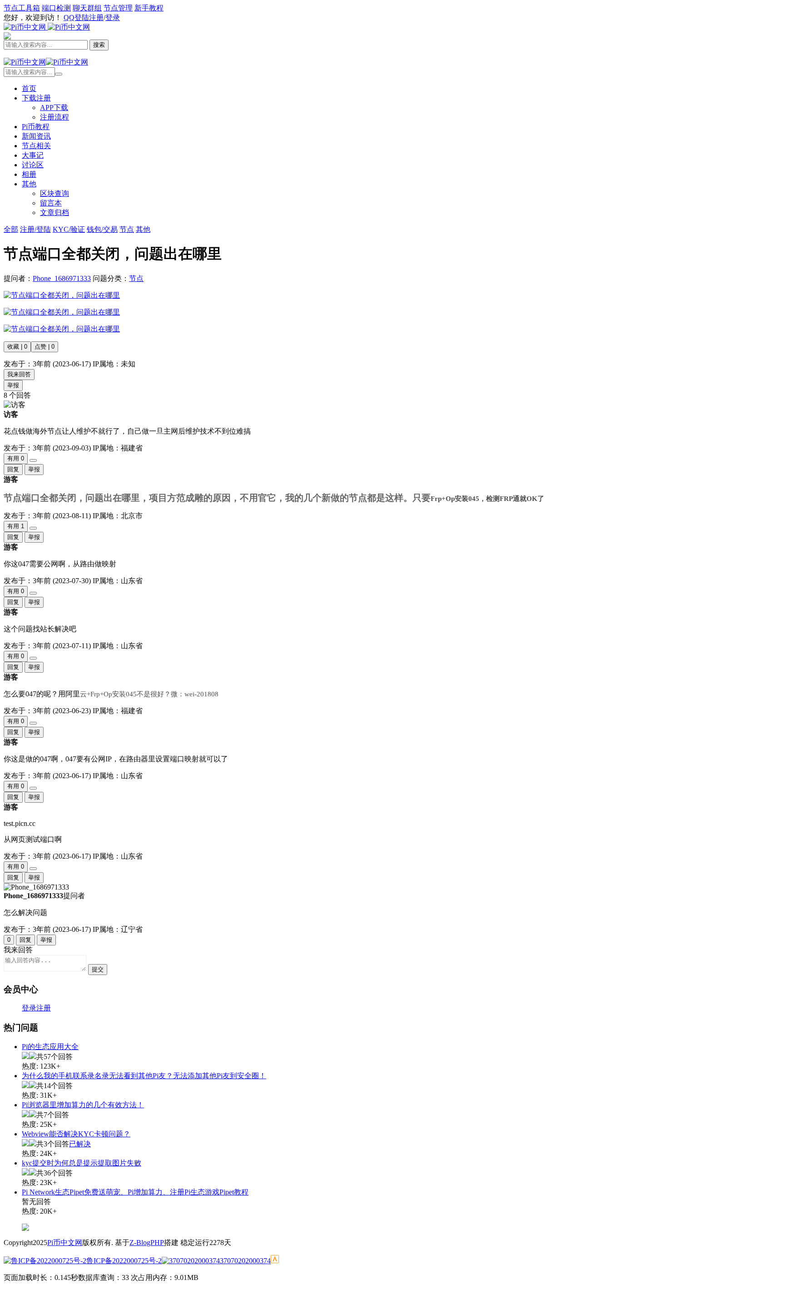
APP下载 (54, 107)
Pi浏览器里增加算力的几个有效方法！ (83, 1105)
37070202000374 (245, 1261)
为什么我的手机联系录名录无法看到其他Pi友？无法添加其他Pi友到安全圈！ (144, 1076)
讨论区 (33, 165)
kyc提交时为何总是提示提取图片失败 (81, 1163)
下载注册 (36, 98)
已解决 (80, 1144)
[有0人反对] (33, 460)
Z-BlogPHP (146, 1242)
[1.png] (62, 295)
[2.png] (62, 312)
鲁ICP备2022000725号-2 (124, 1261)
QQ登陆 (76, 17)
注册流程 (54, 117)
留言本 (51, 203)
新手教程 (149, 8)
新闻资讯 (36, 136)
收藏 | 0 (17, 346)
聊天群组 (87, 8)
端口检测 (56, 8)
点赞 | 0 (45, 346)
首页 (29, 88)
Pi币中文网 (64, 1242)
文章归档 (54, 212)
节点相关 (36, 146)
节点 (136, 278)
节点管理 (118, 8)
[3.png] (62, 329)
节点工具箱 (22, 8)
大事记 (33, 155)
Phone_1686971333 (62, 278)
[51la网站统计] (275, 1261)
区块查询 (54, 193)
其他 (29, 184)
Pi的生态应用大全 (50, 1046)
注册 (96, 17)
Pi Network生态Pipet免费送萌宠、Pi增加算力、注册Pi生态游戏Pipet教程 (135, 1192)
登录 (112, 17)
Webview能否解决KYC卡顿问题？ (76, 1134)
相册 (29, 174)
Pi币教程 (36, 126)
